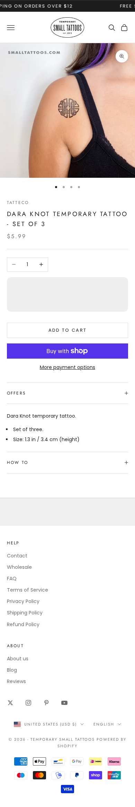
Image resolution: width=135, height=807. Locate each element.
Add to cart (67, 330)
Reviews (16, 681)
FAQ (12, 578)
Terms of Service (27, 589)
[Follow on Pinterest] (46, 702)
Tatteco (18, 203)
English (103, 724)
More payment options (67, 367)
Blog (12, 670)
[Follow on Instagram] (28, 702)
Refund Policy (23, 624)
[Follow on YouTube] (64, 702)
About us (17, 658)
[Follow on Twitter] (10, 702)
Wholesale (19, 567)
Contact (17, 555)
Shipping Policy (25, 612)
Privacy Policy (23, 601)
